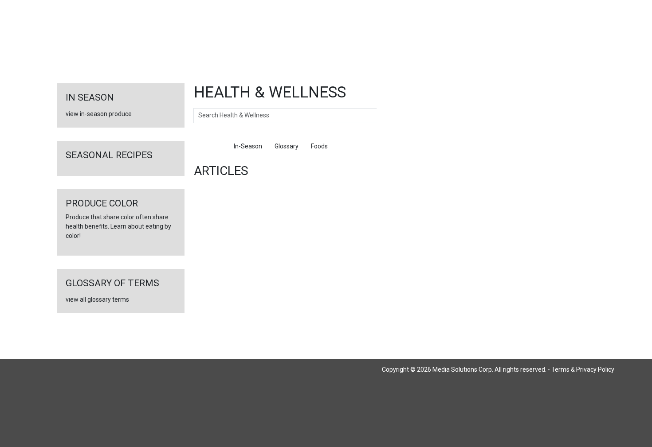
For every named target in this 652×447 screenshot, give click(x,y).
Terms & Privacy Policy (582, 369)
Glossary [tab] (287, 146)
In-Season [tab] (248, 146)
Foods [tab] (319, 146)
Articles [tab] (210, 146)
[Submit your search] (386, 115)
